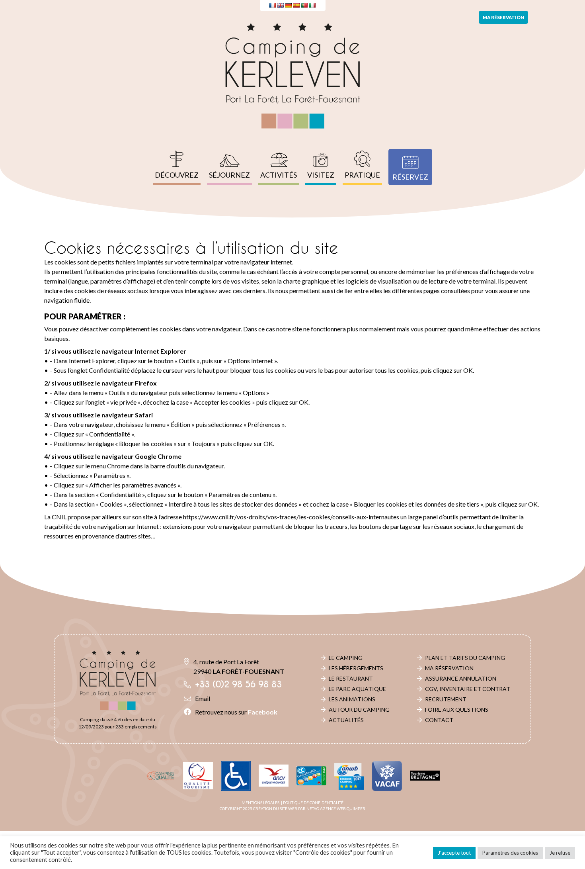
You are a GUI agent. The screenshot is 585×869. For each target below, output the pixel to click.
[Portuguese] (304, 5)
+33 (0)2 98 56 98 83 (238, 684)
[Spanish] (296, 5)
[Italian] (312, 5)
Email (202, 698)
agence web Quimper (342, 808)
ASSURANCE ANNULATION (460, 678)
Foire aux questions (456, 709)
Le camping (346, 657)
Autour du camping (359, 709)
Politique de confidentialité (313, 802)
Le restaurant (351, 678)
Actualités (346, 719)
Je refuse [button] (560, 852)
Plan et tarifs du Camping (465, 657)
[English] (280, 5)
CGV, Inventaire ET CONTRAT (467, 688)
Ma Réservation (449, 668)
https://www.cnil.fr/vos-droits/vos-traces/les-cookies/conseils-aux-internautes (291, 517)
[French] (272, 5)
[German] (288, 5)
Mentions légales (260, 802)
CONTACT (439, 719)
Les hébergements (356, 668)
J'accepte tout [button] (454, 852)
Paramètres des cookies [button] (510, 852)
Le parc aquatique (357, 688)
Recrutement (445, 699)
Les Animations (352, 699)
